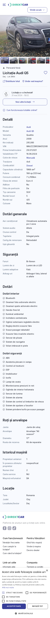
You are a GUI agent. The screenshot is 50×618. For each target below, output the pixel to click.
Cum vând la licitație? (12, 553)
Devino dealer (33, 550)
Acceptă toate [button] (14, 606)
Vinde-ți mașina (34, 546)
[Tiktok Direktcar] (14, 528)
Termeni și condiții (35, 567)
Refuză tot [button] (37, 606)
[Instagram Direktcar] (9, 528)
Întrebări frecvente (11, 542)
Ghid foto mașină (34, 542)
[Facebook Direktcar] (4, 528)
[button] (5, 60)
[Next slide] (46, 42)
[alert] (25, 593)
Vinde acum (36, 10)
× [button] (47, 571)
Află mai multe (8, 587)
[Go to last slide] (3, 42)
